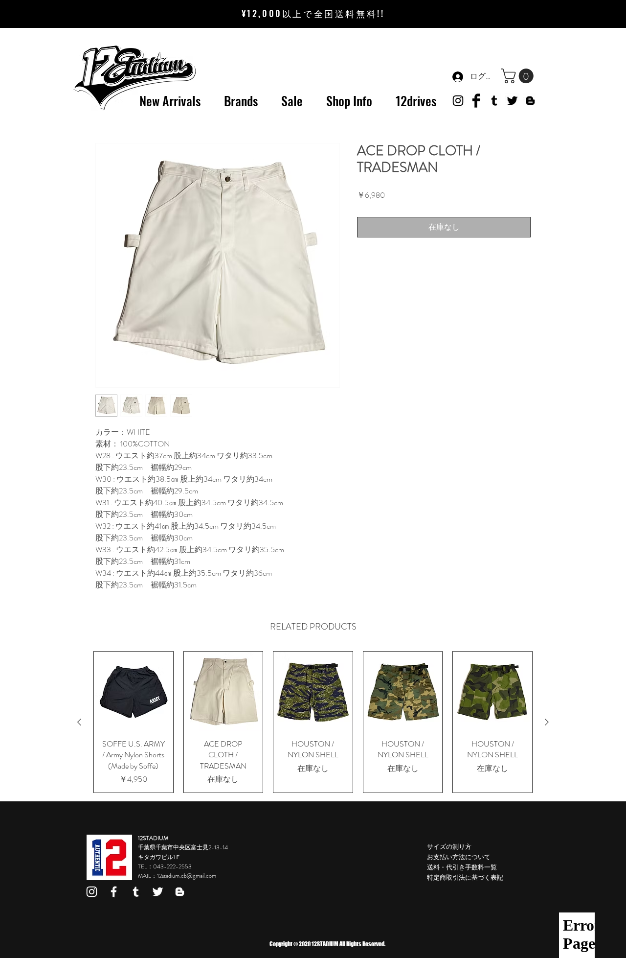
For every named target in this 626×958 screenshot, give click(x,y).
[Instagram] (92, 892)
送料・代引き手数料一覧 (462, 867)
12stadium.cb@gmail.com (186, 875)
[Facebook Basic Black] (476, 100)
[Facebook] (114, 892)
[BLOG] (530, 100)
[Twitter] (512, 100)
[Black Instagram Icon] (458, 100)
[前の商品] (79, 722)
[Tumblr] (494, 100)
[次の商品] (547, 722)
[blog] (180, 892)
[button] (519, 76)
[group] (313, 722)
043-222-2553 (172, 866)
